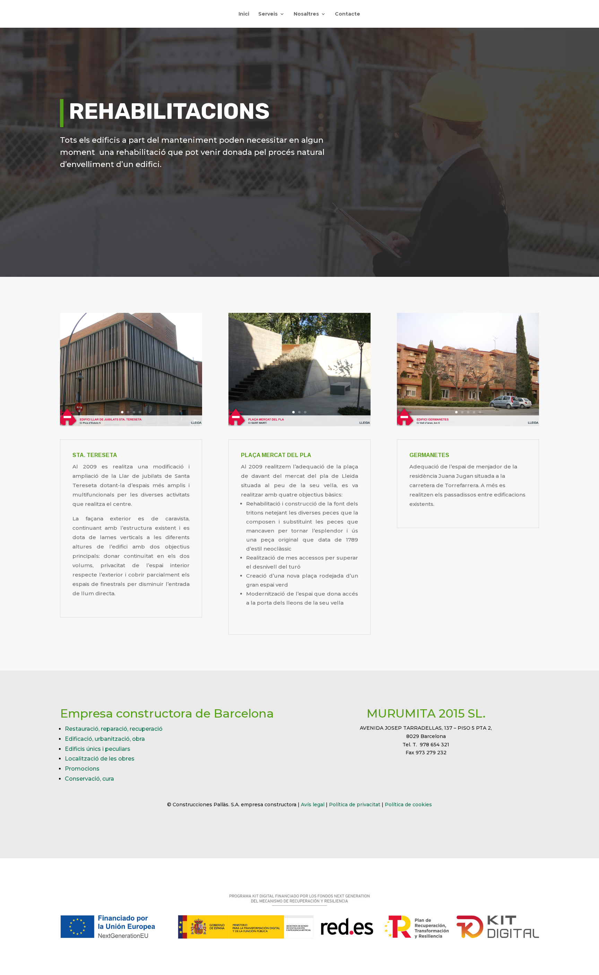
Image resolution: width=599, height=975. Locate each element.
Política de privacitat (354, 804)
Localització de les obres (99, 758)
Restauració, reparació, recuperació (114, 729)
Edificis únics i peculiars (97, 749)
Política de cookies (408, 804)
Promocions (82, 768)
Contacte (347, 14)
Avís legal (312, 804)
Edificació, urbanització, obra (105, 739)
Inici (243, 14)
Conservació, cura (89, 778)
